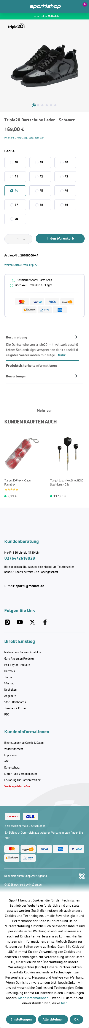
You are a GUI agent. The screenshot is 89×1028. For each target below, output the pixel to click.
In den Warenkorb (60, 238)
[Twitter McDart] (32, 624)
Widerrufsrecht (13, 749)
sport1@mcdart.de (30, 586)
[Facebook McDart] (45, 624)
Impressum (11, 755)
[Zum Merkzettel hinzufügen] (5, 438)
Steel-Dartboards (15, 702)
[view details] (22, 465)
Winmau (9, 683)
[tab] (42, 346)
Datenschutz (11, 767)
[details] (16, 26)
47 (16, 205)
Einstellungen (21, 1019)
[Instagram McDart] (7, 624)
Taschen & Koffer (15, 708)
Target (8, 677)
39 (41, 162)
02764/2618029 (19, 558)
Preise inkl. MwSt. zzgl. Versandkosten (24, 138)
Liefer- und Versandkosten (21, 774)
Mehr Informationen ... (34, 998)
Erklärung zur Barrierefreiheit (22, 780)
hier (7, 838)
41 (16, 176)
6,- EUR (9, 832)
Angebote (10, 696)
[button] (72, 6)
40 (66, 162)
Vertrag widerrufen (17, 786)
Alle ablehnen (53, 1019)
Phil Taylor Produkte (17, 665)
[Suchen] (16, 6)
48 (41, 205)
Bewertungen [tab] (16, 376)
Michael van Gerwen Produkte (22, 652)
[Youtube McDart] (20, 624)
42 (41, 176)
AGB (7, 761)
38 (16, 162)
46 (66, 190)
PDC (6, 714)
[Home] (45, 6)
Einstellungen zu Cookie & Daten (24, 743)
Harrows (9, 671)
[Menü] (6, 6)
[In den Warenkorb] (36, 495)
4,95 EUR (10, 826)
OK (76, 1019)
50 (16, 219)
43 (66, 176)
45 (41, 190)
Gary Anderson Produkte (19, 658)
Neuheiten (10, 689)
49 (66, 205)
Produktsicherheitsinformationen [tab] (31, 366)
